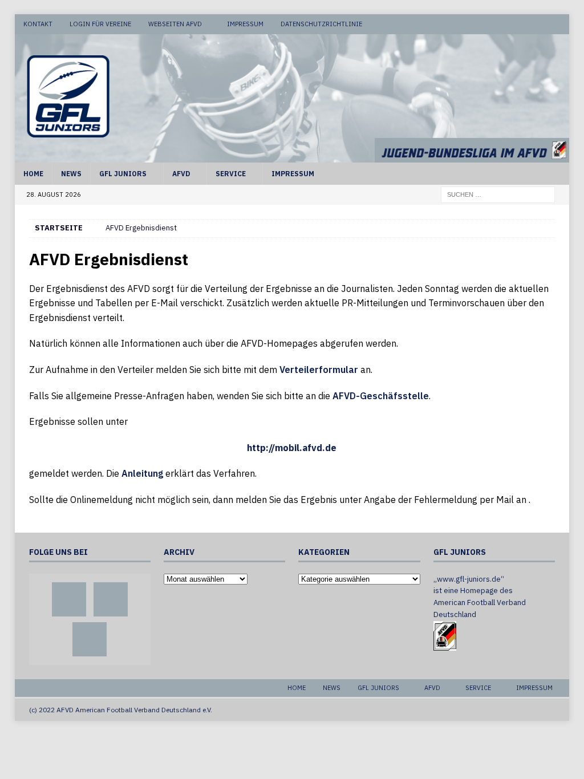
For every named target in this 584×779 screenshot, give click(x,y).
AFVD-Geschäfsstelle (380, 395)
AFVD (181, 173)
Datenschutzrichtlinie (321, 24)
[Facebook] (516, 24)
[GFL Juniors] (292, 156)
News (71, 173)
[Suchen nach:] (498, 194)
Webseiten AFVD (175, 24)
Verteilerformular (318, 369)
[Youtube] (559, 24)
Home (33, 173)
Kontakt (37, 24)
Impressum (245, 24)
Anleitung (142, 473)
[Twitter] (538, 24)
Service (231, 173)
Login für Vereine (100, 24)
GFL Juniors (123, 173)
